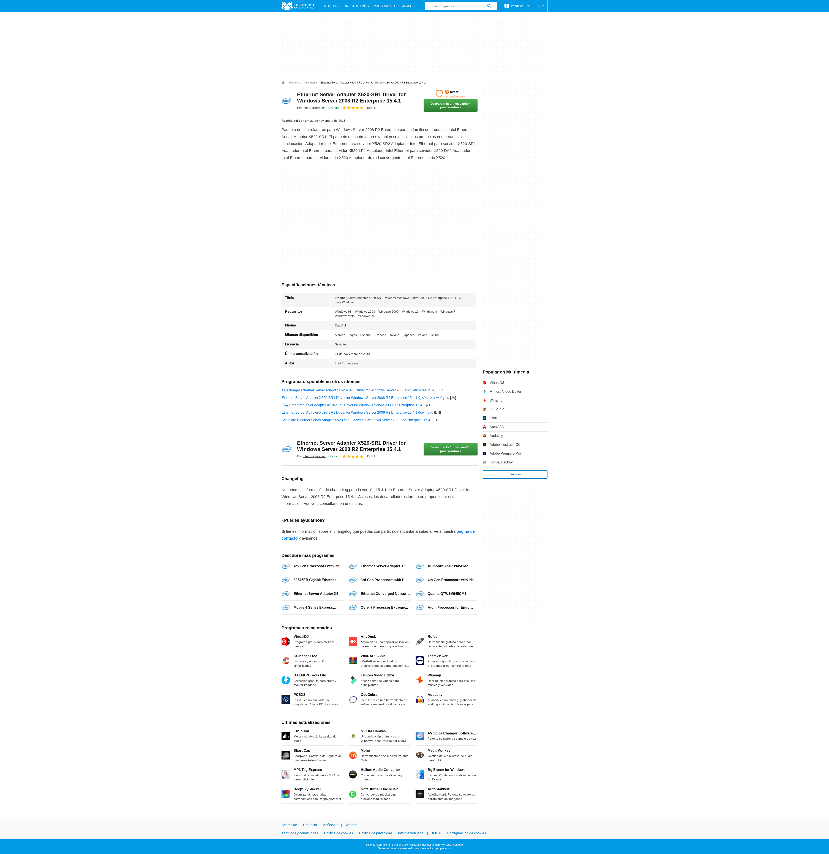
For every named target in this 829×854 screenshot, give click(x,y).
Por (311, 107)
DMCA (435, 833)
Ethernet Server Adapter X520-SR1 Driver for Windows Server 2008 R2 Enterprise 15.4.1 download (357, 412)
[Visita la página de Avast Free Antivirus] (451, 94)
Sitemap (351, 825)
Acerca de (289, 825)
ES (537, 6)
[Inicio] (283, 83)
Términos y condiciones (300, 833)
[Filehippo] (298, 6)
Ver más (515, 474)
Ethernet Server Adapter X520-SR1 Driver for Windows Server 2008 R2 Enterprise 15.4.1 (351, 97)
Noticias (331, 6)
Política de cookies (338, 833)
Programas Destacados (394, 6)
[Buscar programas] (489, 6)
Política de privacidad (375, 833)
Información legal (411, 833)
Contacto (310, 825)
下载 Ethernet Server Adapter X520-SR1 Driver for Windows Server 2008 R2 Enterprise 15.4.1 (353, 405)
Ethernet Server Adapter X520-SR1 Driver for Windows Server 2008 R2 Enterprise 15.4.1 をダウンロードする (365, 398)
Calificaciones (356, 6)
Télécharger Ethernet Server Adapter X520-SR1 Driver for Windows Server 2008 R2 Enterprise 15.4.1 (359, 390)
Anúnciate (331, 825)
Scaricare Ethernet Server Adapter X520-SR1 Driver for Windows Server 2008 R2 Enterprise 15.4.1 (357, 420)
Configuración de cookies (466, 833)
